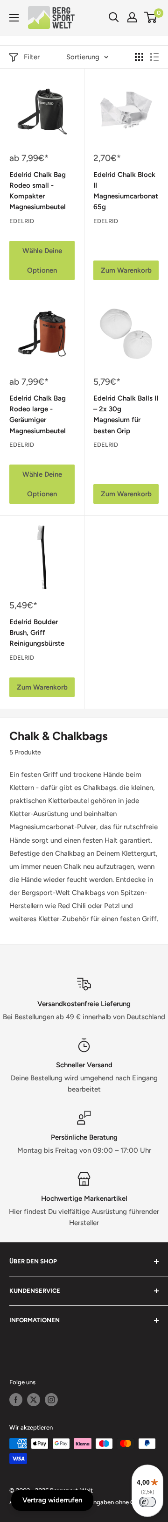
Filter (32, 57)
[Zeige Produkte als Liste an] (154, 57)
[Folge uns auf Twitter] (33, 1399)
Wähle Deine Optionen (42, 261)
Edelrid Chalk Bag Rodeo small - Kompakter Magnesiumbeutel (37, 190)
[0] (151, 17)
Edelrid (21, 221)
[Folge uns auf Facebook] (15, 1399)
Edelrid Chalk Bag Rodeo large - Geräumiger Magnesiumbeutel (37, 414)
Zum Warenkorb (126, 270)
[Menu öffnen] (14, 17)
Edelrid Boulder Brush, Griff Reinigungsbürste (36, 633)
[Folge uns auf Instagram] (51, 1399)
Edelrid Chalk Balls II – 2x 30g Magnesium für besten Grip (125, 414)
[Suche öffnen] (114, 17)
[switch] (147, 1502)
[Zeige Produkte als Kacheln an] (139, 57)
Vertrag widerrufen (52, 1500)
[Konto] (132, 17)
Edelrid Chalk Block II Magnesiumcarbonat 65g (125, 190)
